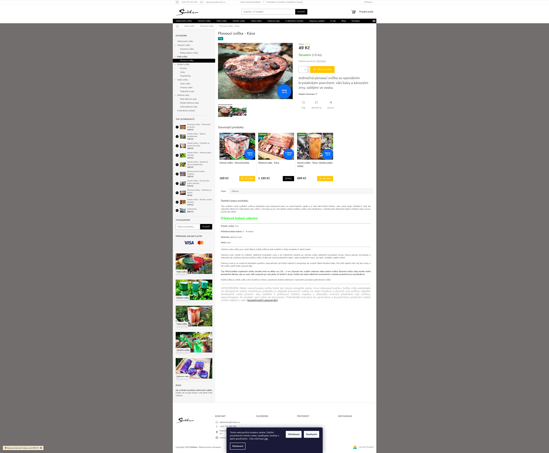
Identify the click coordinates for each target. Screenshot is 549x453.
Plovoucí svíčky (186, 60)
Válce (182, 72)
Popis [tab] (223, 191)
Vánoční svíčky (183, 45)
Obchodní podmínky (250, 2)
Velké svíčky (182, 79)
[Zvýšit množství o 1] (308, 67)
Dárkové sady (183, 95)
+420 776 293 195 (227, 426)
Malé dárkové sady (188, 99)
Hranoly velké (186, 87)
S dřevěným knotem (186, 110)
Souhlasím (311, 434)
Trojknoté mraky (187, 91)
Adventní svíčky (187, 49)
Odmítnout (293, 434)
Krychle (183, 68)
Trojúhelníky (185, 76)
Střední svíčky (183, 64)
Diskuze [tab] (235, 191)
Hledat (301, 11)
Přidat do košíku (324, 69)
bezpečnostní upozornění (262, 300)
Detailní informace (307, 94)
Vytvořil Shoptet (366, 447)
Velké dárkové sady (188, 106)
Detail (288, 178)
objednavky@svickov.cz (229, 422)
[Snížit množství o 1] (308, 71)
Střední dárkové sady (189, 103)
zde (266, 438)
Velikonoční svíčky (185, 41)
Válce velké (185, 83)
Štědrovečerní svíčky (189, 53)
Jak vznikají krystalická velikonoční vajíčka (194, 390)
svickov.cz (223, 437)
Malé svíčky (182, 56)
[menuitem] (184, 21)
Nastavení (237, 446)
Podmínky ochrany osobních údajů (285, 2)
